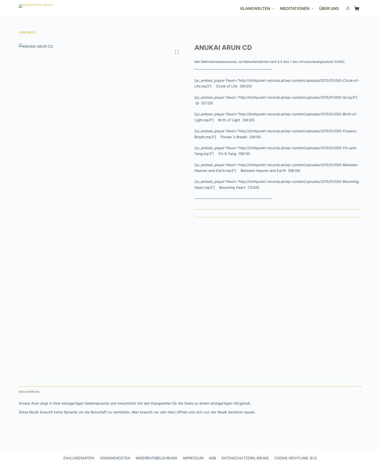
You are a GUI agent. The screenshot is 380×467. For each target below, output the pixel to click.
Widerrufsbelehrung (156, 458)
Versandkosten (115, 458)
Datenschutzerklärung (245, 458)
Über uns (329, 8)
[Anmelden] (347, 8)
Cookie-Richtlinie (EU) (295, 458)
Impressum (193, 458)
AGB (212, 458)
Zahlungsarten (78, 458)
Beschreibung (29, 391)
